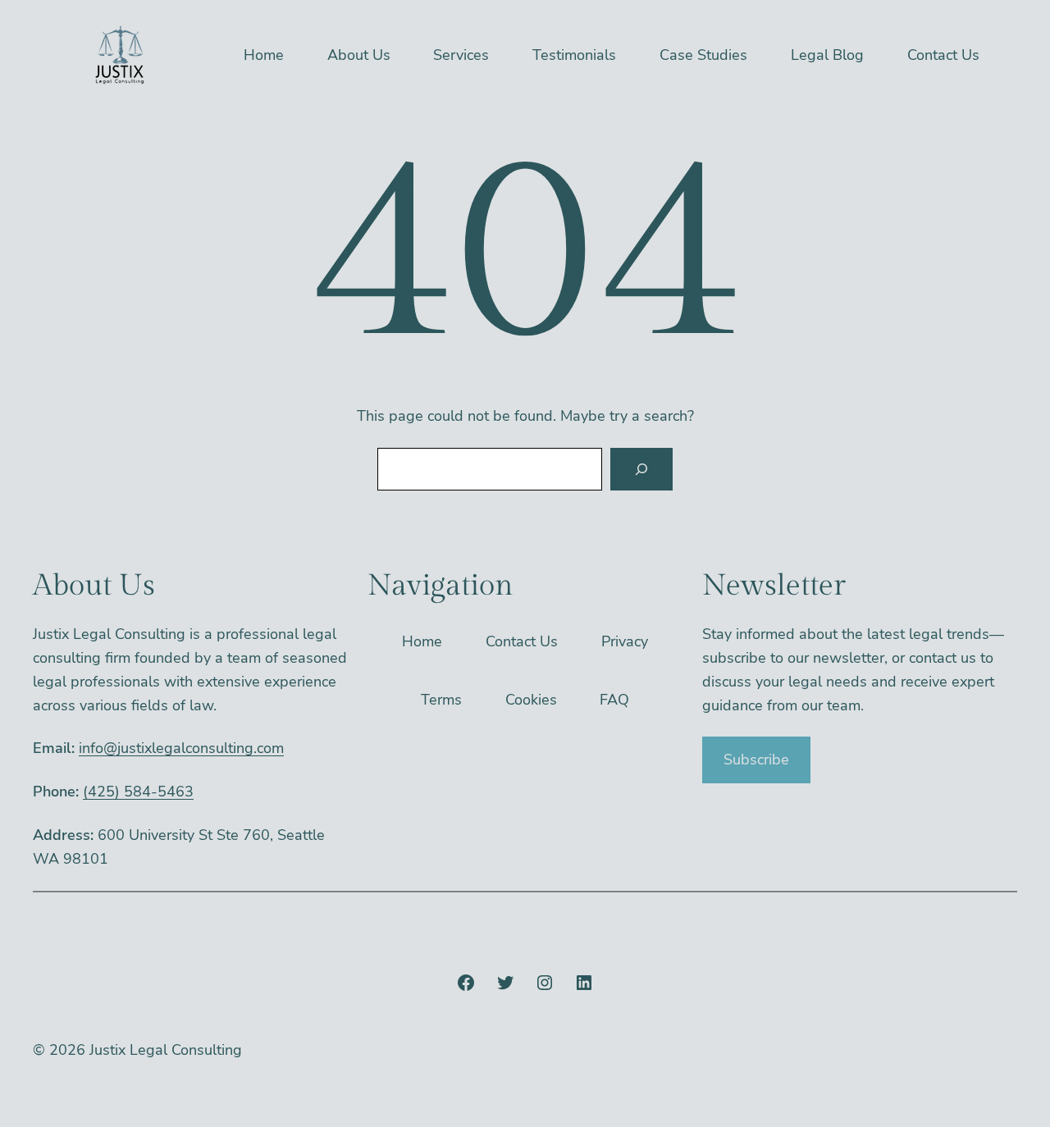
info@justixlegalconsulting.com (181, 748)
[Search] (641, 469)
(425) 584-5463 (138, 791)
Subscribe (756, 759)
